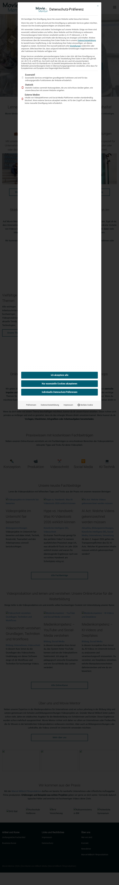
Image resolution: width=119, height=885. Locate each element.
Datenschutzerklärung (87, 40)
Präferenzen (31, 405)
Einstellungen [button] (75, 46)
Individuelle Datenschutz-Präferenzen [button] (59, 392)
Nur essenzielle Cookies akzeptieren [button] (59, 383)
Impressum (68, 405)
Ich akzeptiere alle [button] (59, 375)
